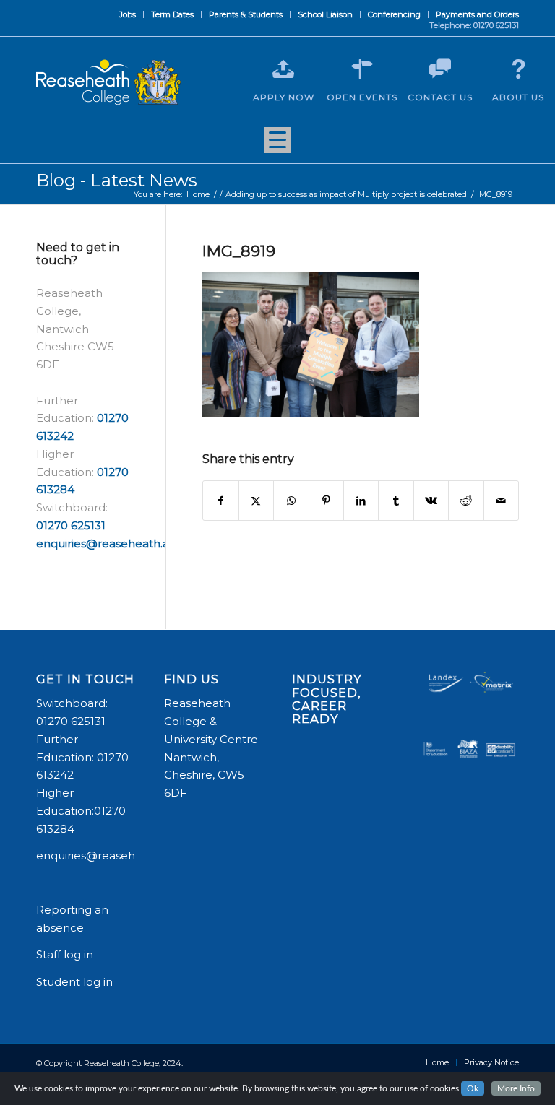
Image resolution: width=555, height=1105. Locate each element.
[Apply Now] (283, 69)
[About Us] (518, 69)
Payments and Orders (477, 14)
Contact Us (440, 97)
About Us (518, 97)
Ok (472, 1088)
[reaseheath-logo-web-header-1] (108, 82)
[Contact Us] (440, 69)
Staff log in (64, 954)
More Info (516, 1088)
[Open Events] (362, 69)
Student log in (76, 982)
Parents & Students (246, 14)
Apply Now (283, 97)
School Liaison (325, 14)
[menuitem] (128, 14)
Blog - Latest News (116, 180)
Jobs (127, 14)
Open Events (362, 97)
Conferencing (394, 14)
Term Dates (172, 14)
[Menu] (277, 145)
